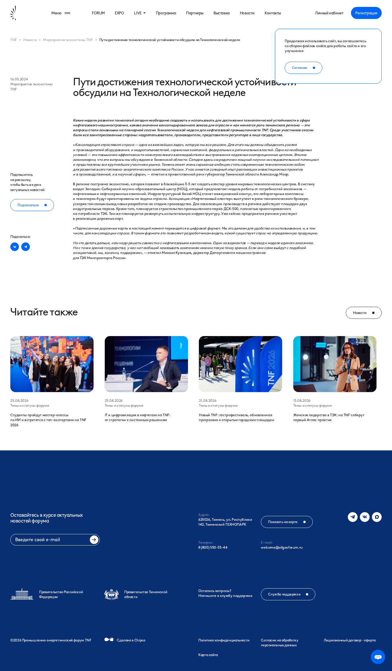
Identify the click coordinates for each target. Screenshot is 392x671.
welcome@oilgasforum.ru (282, 547)
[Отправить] (94, 539)
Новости (247, 13)
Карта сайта (208, 655)
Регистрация (366, 13)
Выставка (222, 13)
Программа (166, 13)
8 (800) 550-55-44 (213, 547)
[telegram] (25, 246)
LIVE (137, 13)
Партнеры (194, 13)
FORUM (98, 13)
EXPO (119, 13)
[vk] (14, 246)
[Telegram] (353, 517)
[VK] (365, 517)
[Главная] (22, 13)
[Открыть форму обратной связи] (378, 657)
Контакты (273, 13)
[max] (377, 517)
